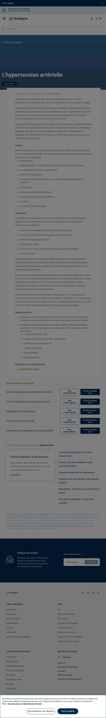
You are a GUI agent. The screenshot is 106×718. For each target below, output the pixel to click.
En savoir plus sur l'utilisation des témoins (25, 704)
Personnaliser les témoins (41, 711)
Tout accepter (68, 711)
